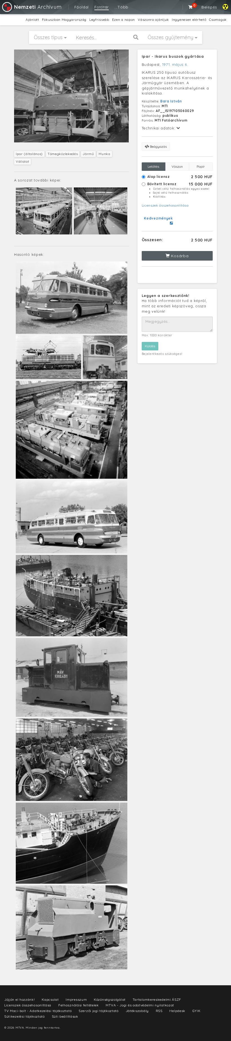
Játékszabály (137, 1011)
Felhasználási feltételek (78, 1005)
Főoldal (81, 7)
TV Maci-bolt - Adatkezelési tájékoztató (38, 1011)
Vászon (177, 166)
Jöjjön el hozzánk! (19, 999)
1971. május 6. (175, 64)
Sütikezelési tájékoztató (24, 1016)
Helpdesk (177, 1011)
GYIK (196, 1011)
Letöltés (153, 166)
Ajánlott (32, 19)
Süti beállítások (65, 1016)
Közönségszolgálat (110, 999)
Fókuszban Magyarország (64, 19)
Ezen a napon (123, 19)
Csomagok (218, 19)
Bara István (171, 101)
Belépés (209, 7)
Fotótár (101, 7)
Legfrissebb (99, 19)
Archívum (37, 7)
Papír (201, 166)
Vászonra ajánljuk (153, 19)
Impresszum (76, 999)
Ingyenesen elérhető (189, 19)
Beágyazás (158, 146)
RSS (159, 1011)
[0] (190, 7)
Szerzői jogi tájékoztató (99, 1011)
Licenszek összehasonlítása (165, 205)
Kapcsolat (50, 999)
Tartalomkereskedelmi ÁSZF (157, 999)
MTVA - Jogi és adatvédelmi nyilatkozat (140, 1005)
